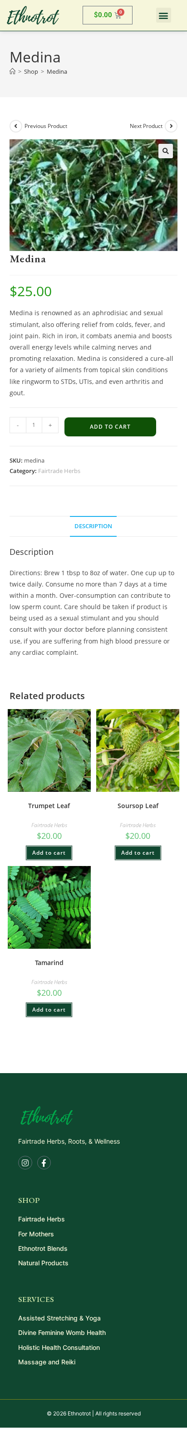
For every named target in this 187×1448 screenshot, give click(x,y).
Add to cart (110, 427)
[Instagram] (25, 1163)
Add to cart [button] (49, 852)
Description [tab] (93, 526)
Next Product (146, 126)
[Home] (12, 71)
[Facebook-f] (44, 1163)
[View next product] (171, 126)
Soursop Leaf (138, 805)
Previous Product (46, 126)
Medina (57, 71)
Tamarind (49, 962)
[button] (163, 15)
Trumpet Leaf (49, 805)
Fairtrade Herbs (59, 471)
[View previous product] (16, 126)
